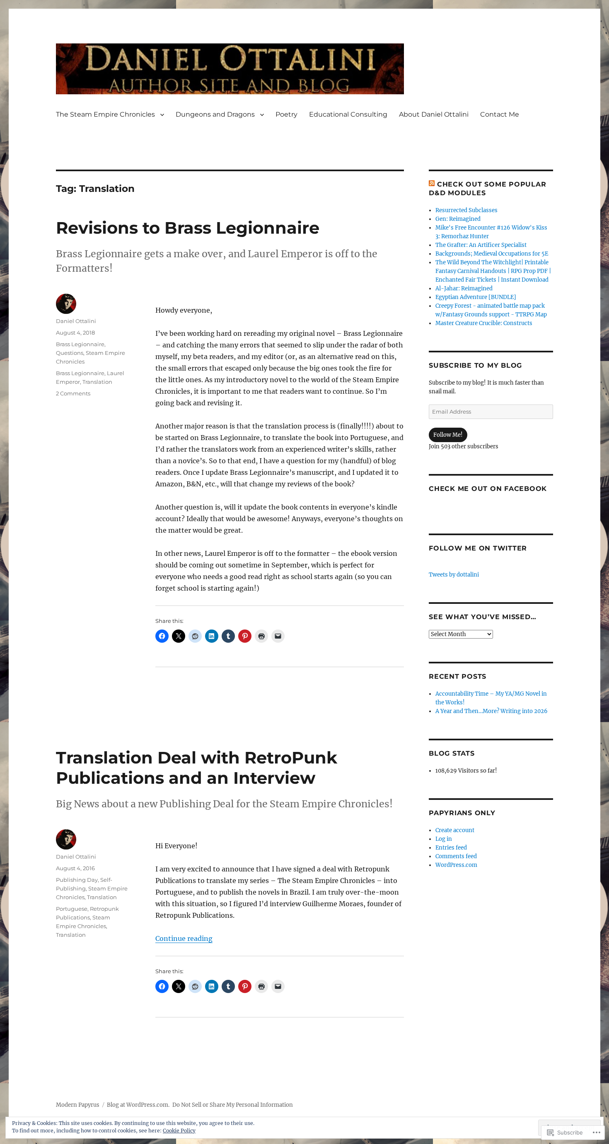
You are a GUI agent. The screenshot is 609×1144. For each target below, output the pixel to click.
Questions (69, 352)
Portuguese (71, 908)
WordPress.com (456, 865)
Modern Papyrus (77, 1104)
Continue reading (184, 938)
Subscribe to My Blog (475, 365)
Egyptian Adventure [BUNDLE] (475, 297)
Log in (443, 838)
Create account (454, 830)
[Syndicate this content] (432, 184)
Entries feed (451, 847)
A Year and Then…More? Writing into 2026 (491, 711)
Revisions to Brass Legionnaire (187, 228)
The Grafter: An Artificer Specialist (481, 245)
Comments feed (456, 856)
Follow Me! (448, 434)
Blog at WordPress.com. (138, 1104)
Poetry (286, 114)
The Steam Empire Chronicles (105, 114)
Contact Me (499, 114)
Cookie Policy (179, 1130)
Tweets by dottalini (454, 574)
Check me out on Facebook (488, 489)
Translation (97, 381)
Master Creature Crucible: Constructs (483, 323)
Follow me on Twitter (478, 548)
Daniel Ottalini (76, 321)
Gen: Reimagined (458, 219)
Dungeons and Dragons (215, 114)
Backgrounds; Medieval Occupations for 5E (491, 253)
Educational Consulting (348, 114)
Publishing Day (77, 879)
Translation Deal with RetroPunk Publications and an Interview (196, 767)
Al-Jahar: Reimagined (464, 288)
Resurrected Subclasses (466, 210)
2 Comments (73, 393)
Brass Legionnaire (80, 344)
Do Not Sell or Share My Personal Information (232, 1104)
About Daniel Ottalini (434, 114)
